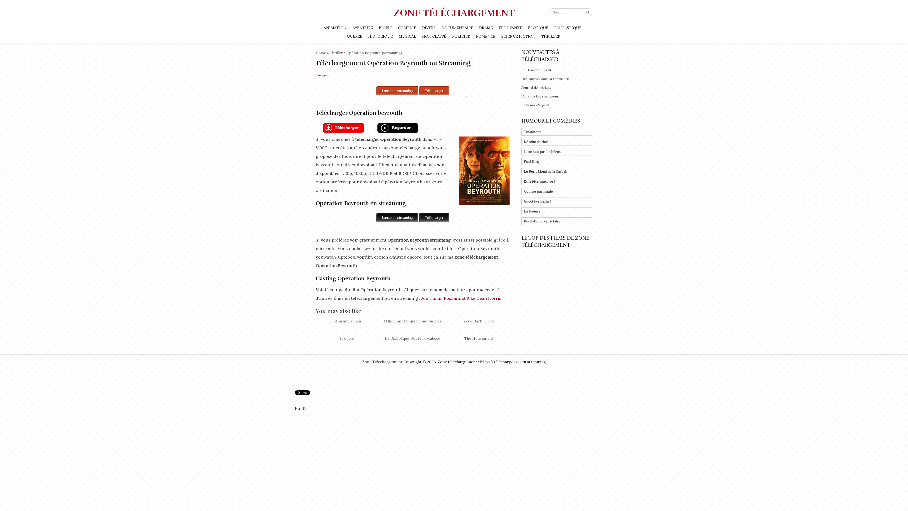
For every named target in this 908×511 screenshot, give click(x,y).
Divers (429, 28)
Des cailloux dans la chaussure (545, 79)
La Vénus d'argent (535, 105)
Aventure (363, 28)
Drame (486, 28)
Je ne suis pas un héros (542, 152)
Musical (407, 36)
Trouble (347, 338)
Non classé (434, 36)
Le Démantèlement (536, 70)
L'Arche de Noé (536, 142)
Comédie (407, 28)
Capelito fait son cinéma (540, 96)
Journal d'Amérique (536, 87)
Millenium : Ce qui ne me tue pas (412, 321)
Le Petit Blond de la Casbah (545, 171)
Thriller (550, 36)
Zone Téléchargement (454, 13)
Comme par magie (538, 191)
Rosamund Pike (459, 298)
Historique (380, 36)
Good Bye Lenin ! (537, 201)
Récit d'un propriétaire (542, 221)
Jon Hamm (432, 298)
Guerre (354, 36)
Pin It (300, 408)
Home (321, 53)
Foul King (531, 161)
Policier (461, 36)
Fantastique (567, 28)
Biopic (385, 28)
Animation (335, 28)
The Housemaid (478, 338)
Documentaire (457, 28)
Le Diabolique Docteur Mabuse (412, 338)
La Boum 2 (532, 211)
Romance (485, 36)
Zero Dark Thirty (478, 321)
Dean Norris (488, 298)
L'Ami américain (346, 321)
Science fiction (518, 36)
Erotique (538, 28)
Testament (532, 132)
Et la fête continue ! (539, 181)
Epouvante (510, 28)
